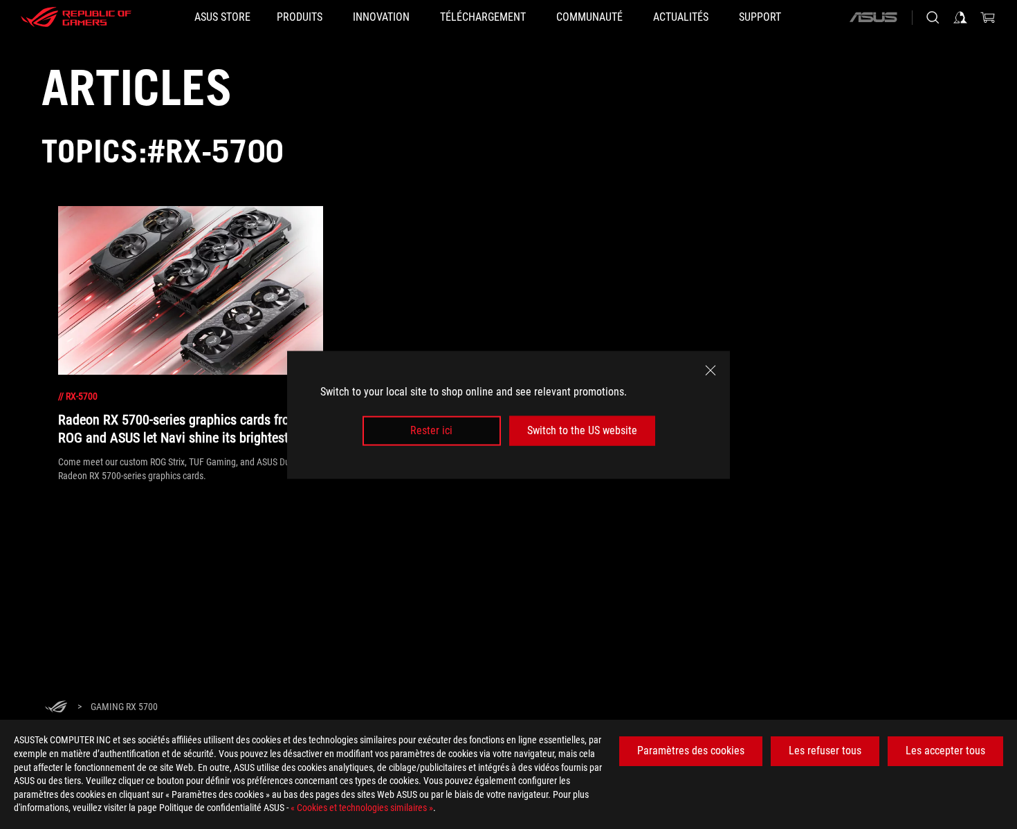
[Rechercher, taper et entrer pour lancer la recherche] (932, 17)
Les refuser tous (825, 750)
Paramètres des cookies (690, 750)
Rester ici (431, 430)
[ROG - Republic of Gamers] (76, 17)
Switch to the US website (582, 430)
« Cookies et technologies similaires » (362, 807)
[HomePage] (56, 707)
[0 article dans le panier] (988, 17)
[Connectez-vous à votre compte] (960, 17)
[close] (710, 370)
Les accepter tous (945, 750)
